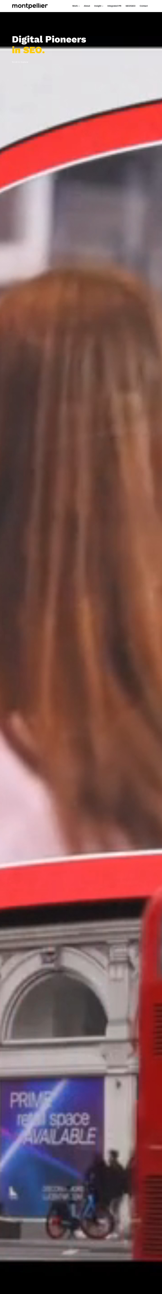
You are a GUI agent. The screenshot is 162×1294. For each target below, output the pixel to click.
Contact (144, 6)
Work (75, 6)
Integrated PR (114, 6)
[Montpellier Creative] (30, 6)
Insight (97, 6)
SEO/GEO (130, 6)
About (87, 6)
